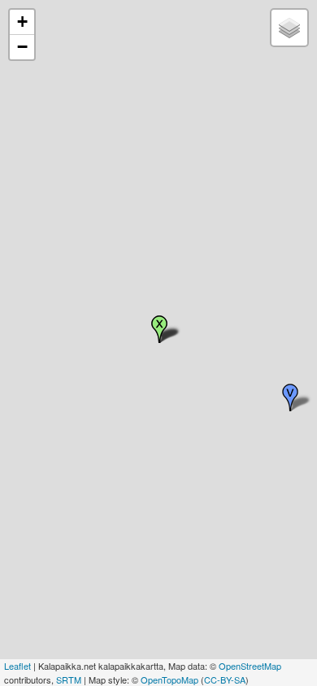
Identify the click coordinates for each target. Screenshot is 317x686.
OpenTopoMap (169, 679)
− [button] (22, 47)
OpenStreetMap (250, 665)
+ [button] (22, 21)
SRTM (68, 679)
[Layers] (289, 28)
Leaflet (17, 665)
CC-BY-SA (224, 679)
